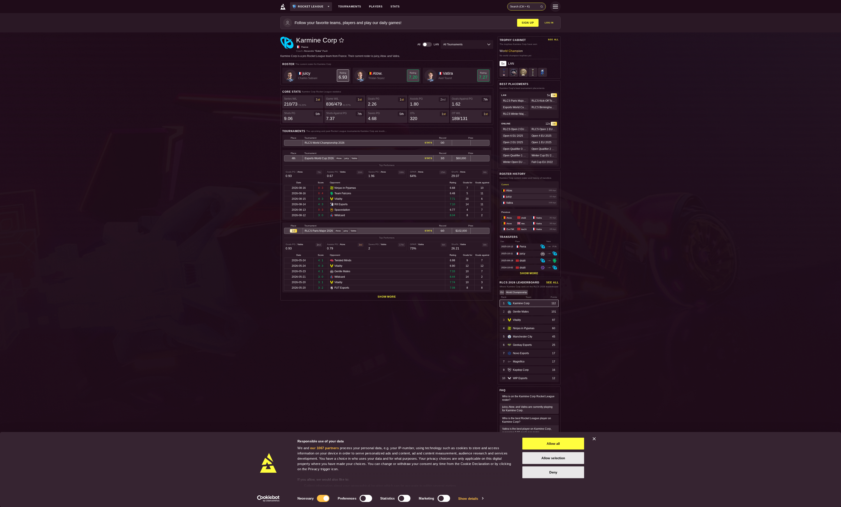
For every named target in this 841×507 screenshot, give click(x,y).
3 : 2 (320, 287)
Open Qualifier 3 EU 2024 (515, 148)
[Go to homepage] (283, 7)
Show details (468, 498)
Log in (549, 22)
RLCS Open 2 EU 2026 (515, 129)
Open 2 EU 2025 (513, 142)
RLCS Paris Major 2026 (319, 230)
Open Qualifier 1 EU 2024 (515, 155)
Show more (387, 296)
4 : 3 (320, 198)
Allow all (553, 443)
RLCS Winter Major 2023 (515, 113)
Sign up (528, 22)
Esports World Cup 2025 (515, 107)
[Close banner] (594, 438)
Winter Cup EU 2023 (544, 155)
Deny (553, 472)
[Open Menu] (555, 6)
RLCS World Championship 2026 (325, 142)
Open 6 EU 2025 (513, 135)
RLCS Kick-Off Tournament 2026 (544, 100)
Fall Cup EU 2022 (542, 162)
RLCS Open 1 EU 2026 (544, 129)
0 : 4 (320, 193)
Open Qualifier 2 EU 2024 (544, 148)
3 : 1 (320, 282)
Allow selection (553, 458)
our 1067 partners (324, 448)
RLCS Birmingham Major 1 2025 (544, 107)
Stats (428, 142)
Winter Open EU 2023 (515, 162)
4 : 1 (320, 260)
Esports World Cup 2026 (319, 158)
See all (553, 39)
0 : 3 (320, 187)
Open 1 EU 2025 (541, 142)
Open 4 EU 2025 (541, 135)
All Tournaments (453, 44)
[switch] (366, 498)
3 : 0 (320, 215)
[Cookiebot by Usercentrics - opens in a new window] (268, 498)
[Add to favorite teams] (341, 40)
